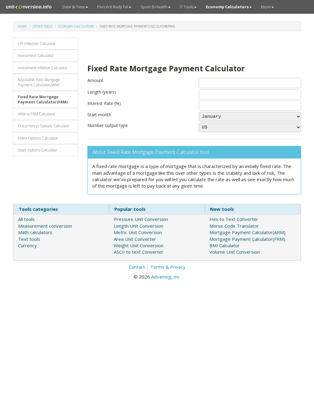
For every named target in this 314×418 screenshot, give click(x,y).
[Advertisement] (159, 47)
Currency (27, 245)
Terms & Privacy (168, 267)
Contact (137, 267)
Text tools (29, 239)
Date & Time (74, 6)
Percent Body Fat (112, 6)
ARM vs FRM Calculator (36, 114)
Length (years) (101, 92)
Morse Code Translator (234, 226)
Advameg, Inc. (166, 277)
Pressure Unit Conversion (141, 219)
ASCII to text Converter (138, 252)
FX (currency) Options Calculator (44, 126)
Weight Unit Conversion (138, 245)
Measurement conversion (45, 226)
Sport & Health (153, 6)
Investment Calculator (36, 55)
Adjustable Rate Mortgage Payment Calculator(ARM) (39, 82)
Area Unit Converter (135, 239)
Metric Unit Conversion (138, 232)
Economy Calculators (76, 26)
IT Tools (186, 6)
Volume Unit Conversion (234, 252)
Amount (95, 80)
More (266, 6)
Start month (99, 115)
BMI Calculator (224, 245)
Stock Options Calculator (37, 150)
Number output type (107, 125)
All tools (26, 219)
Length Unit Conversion (138, 226)
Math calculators (35, 232)
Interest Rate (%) (104, 103)
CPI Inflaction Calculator (37, 43)
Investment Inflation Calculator (42, 67)
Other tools (42, 26)
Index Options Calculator (38, 138)
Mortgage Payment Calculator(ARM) (247, 232)
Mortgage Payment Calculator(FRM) (247, 239)
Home (22, 26)
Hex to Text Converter (233, 219)
